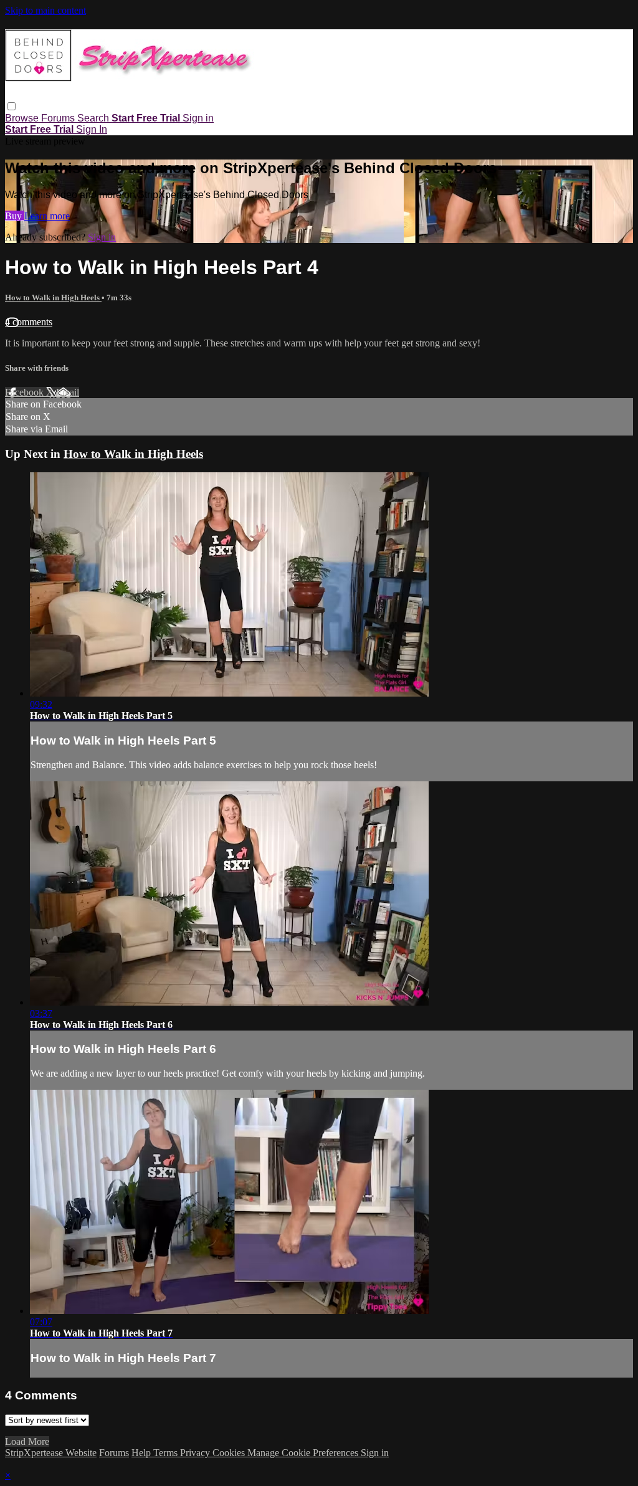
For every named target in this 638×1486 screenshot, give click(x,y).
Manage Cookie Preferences (304, 1452)
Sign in (198, 118)
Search (94, 118)
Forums (59, 118)
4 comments (28, 322)
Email (67, 392)
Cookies (229, 1452)
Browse (23, 118)
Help (142, 1452)
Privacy (196, 1452)
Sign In (91, 129)
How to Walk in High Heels (53, 297)
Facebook (25, 392)
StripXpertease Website (51, 1452)
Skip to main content (45, 10)
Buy (14, 216)
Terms (166, 1452)
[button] (11, 106)
